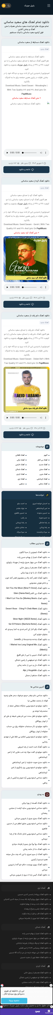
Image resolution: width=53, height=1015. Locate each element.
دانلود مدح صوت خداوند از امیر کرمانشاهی (29, 762)
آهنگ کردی (20, 474)
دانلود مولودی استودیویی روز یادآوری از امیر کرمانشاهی (29, 770)
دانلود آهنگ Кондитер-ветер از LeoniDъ (30, 639)
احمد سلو (20, 503)
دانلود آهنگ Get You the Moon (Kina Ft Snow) (26, 588)
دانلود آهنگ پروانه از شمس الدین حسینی (33, 894)
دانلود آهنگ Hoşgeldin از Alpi (35, 670)
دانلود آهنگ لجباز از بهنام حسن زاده (32, 557)
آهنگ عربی (43, 474)
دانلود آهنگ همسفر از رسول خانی (33, 567)
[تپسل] (1, 1006)
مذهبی (21, 484)
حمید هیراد (43, 518)
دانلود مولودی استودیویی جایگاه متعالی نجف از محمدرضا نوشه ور (27, 708)
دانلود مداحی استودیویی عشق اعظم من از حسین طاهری (27, 826)
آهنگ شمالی (19, 469)
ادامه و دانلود (24, 169)
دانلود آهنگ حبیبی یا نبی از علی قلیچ (32, 655)
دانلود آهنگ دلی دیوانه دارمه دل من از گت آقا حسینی (29, 952)
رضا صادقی (43, 522)
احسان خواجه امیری (40, 503)
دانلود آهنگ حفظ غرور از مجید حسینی (34, 957)
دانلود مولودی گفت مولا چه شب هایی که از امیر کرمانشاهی (27, 755)
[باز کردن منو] (49, 5)
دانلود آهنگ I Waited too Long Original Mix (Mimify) (28, 647)
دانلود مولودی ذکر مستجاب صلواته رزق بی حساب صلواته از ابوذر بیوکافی (27, 729)
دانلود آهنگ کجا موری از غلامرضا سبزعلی (34, 918)
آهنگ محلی (43, 484)
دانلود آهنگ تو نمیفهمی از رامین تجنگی (31, 660)
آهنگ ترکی (20, 460)
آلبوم (45, 455)
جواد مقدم (20, 508)
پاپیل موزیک (29, 5)
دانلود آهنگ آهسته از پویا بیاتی (34, 803)
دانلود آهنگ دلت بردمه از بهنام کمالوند (34, 904)
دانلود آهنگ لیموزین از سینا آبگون (33, 552)
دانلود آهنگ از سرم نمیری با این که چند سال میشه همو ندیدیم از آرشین (26, 857)
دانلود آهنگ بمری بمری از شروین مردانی (31, 818)
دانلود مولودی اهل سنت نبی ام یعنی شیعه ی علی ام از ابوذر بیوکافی (25, 719)
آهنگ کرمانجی (42, 479)
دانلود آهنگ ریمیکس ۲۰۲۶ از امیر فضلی (34, 948)
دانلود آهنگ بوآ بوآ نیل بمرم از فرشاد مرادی (29, 844)
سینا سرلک (20, 532)
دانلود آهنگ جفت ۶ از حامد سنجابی (35, 982)
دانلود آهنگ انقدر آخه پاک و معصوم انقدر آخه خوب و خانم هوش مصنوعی (26, 581)
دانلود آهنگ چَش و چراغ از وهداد (36, 909)
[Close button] (51, 1006)
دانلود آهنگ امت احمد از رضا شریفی (32, 747)
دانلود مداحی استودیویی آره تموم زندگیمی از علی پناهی (27, 780)
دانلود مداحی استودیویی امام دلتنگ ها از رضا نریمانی (28, 836)
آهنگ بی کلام (42, 460)
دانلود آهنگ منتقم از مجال (36, 675)
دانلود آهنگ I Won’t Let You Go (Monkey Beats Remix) (26, 601)
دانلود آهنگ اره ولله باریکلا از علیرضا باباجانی (32, 943)
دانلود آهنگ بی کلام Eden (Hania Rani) (30, 593)
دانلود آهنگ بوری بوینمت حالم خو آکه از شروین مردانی (27, 867)
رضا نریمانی (20, 522)
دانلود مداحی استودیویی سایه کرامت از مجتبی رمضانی (28, 811)
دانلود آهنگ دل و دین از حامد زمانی (32, 665)
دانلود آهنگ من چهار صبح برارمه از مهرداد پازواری (26, 562)
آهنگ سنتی (43, 469)
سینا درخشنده (42, 532)
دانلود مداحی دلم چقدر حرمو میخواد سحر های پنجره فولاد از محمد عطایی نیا (26, 698)
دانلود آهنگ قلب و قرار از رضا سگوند (35, 913)
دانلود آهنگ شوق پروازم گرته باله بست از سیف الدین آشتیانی (26, 899)
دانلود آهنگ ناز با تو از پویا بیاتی (34, 572)
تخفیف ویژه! (14, 1000)
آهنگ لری (21, 479)
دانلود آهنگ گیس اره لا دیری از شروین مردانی (28, 875)
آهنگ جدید (43, 464)
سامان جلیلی (19, 527)
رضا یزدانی (43, 527)
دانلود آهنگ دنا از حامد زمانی (35, 849)
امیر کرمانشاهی (41, 508)
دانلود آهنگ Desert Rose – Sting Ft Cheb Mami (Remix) (26, 611)
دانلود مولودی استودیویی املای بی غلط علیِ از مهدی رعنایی (25, 739)
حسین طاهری (19, 513)
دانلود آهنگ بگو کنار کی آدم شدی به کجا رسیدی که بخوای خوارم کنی (26, 632)
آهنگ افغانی (19, 455)
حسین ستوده (42, 513)
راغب (22, 518)
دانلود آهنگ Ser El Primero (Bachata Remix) (28, 624)
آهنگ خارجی (19, 464)
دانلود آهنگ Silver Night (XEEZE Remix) (30, 619)
